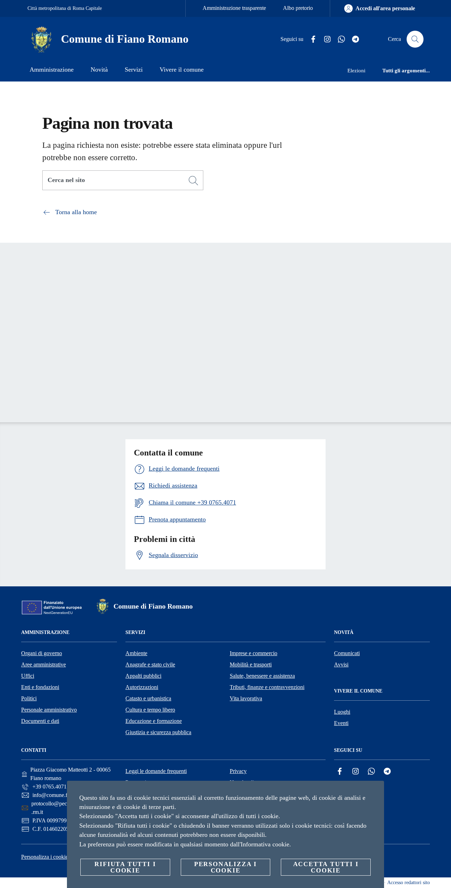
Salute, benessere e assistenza (262, 676)
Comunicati (347, 653)
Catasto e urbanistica (148, 698)
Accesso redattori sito (408, 882)
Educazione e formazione (153, 721)
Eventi (341, 723)
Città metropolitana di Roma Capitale (64, 8)
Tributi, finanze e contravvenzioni (267, 687)
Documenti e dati (40, 721)
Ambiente (136, 653)
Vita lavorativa (246, 698)
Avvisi (341, 664)
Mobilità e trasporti (251, 664)
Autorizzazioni (141, 687)
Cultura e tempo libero (150, 710)
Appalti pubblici (143, 676)
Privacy (238, 771)
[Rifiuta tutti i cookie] (375, 791)
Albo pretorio (298, 8)
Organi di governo (41, 653)
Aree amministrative (43, 664)
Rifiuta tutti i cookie (125, 867)
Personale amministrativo (49, 710)
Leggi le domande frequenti (156, 771)
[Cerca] (415, 39)
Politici (29, 698)
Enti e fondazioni (40, 687)
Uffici (27, 676)
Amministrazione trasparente (234, 8)
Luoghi (342, 712)
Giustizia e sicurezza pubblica (158, 732)
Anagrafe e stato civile (150, 664)
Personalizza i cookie (44, 857)
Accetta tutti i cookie (326, 867)
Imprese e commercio (253, 653)
